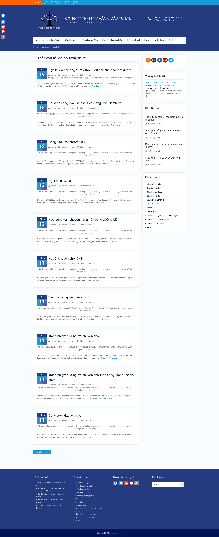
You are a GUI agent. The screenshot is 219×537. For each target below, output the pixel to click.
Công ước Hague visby (64, 415)
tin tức (149, 227)
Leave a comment (68, 75)
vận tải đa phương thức (123, 78)
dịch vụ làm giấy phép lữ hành (52, 114)
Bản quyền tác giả (154, 184)
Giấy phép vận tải (71, 40)
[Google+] (3, 18)
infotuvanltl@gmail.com (164, 20)
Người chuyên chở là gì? (66, 258)
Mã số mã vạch (133, 40)
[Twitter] (3, 21)
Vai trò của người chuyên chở (69, 297)
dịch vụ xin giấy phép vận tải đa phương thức (68, 78)
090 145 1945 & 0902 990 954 (169, 17)
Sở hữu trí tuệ (53, 40)
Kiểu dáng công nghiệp (155, 200)
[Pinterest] (3, 31)
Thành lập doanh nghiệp (112, 40)
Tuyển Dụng (159, 40)
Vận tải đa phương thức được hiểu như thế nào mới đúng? (90, 70)
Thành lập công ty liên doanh (158, 219)
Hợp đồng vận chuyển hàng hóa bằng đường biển (83, 219)
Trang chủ (39, 40)
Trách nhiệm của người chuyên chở (73, 336)
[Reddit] (3, 26)
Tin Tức (147, 40)
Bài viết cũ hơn (42, 452)
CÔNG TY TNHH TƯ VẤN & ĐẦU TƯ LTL (98, 18)
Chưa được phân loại (155, 188)
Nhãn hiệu (151, 208)
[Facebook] (3, 15)
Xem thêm (96, 86)
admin (53, 75)
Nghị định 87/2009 (61, 181)
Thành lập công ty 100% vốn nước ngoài (162, 216)
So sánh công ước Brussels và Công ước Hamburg (85, 103)
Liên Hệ (171, 40)
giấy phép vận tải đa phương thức (100, 78)
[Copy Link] (3, 36)
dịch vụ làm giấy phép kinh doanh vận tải (57, 308)
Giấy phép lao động (90, 40)
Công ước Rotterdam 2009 (67, 142)
